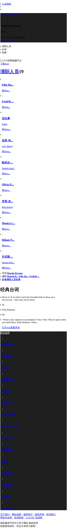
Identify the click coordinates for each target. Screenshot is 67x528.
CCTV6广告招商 (34, 517)
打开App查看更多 (11, 327)
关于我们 (5, 514)
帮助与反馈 (6, 517)
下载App (4, 63)
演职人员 (9, 71)
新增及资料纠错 (12, 14)
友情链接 (18, 517)
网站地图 (16, 514)
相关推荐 (5, 333)
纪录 (10, 41)
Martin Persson (15, 273)
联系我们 (51, 514)
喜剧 (4, 41)
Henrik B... (12, 276)
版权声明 (39, 514)
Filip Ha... (24, 276)
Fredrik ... (34, 276)
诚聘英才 (28, 514)
